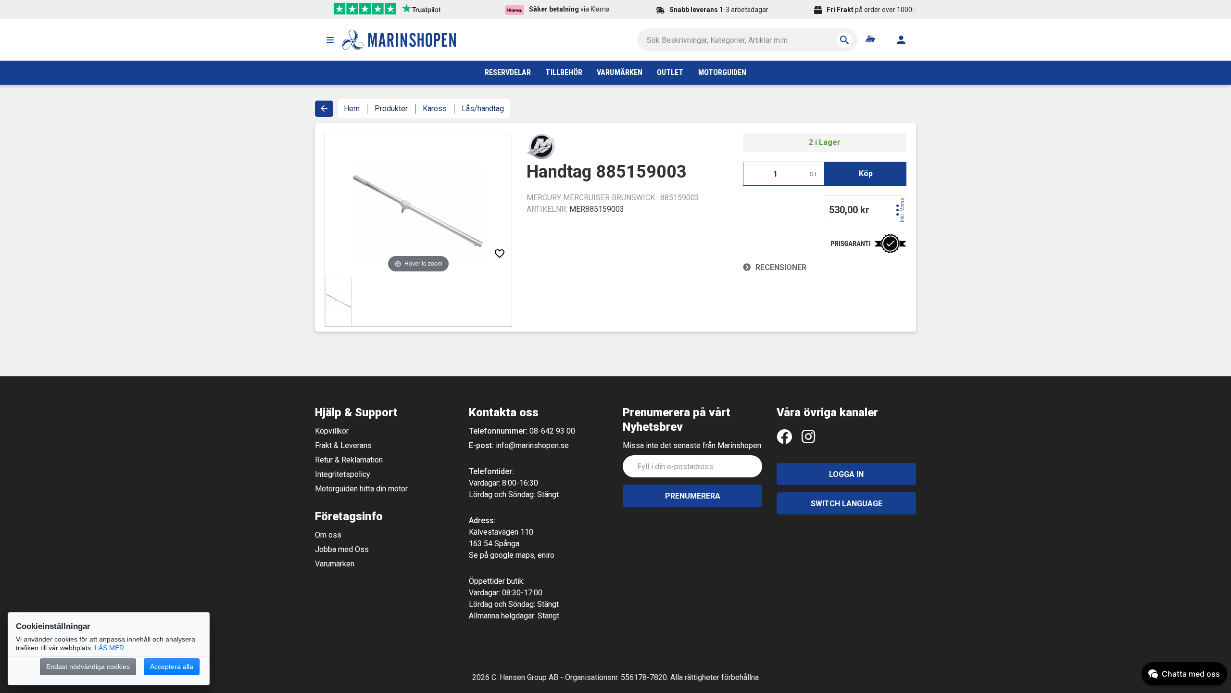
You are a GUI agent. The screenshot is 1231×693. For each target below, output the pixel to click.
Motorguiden (722, 72)
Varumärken (334, 563)
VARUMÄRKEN (619, 72)
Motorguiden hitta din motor (361, 488)
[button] (330, 40)
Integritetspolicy (342, 474)
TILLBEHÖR (563, 72)
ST (813, 174)
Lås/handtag (483, 108)
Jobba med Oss (342, 549)
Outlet (670, 72)
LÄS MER (109, 648)
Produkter (391, 108)
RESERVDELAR (508, 72)
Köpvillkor (332, 431)
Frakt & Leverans (343, 445)
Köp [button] (866, 173)
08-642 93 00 (552, 431)
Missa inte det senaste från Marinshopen (692, 445)
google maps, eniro (522, 555)
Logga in (846, 474)
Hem (352, 108)
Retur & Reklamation (349, 459)
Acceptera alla (171, 666)
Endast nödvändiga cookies (88, 666)
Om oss (328, 534)
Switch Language (846, 503)
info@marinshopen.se (532, 445)
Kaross (435, 108)
